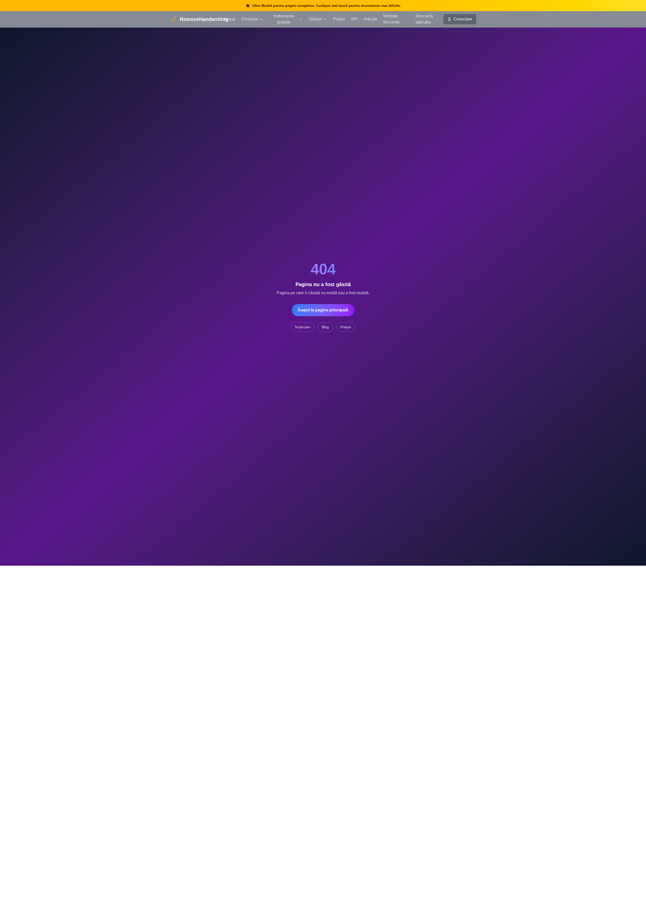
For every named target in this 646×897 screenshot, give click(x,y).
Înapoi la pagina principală (323, 310)
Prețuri (339, 19)
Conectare (462, 19)
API (354, 19)
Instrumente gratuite (284, 19)
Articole (370, 19)
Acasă (229, 19)
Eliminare (249, 19)
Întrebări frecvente (391, 19)
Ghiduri (315, 19)
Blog (325, 327)
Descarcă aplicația (424, 19)
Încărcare (302, 327)
